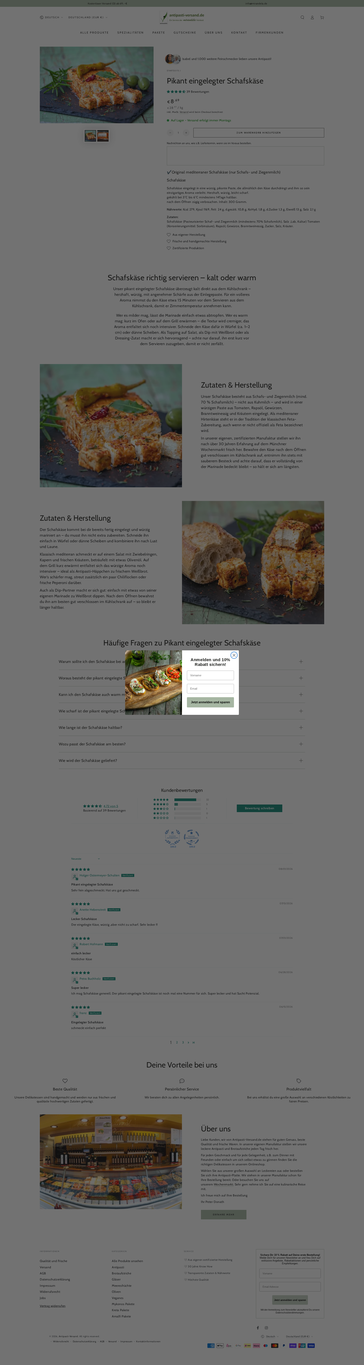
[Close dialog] (234, 655)
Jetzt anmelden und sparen (210, 702)
